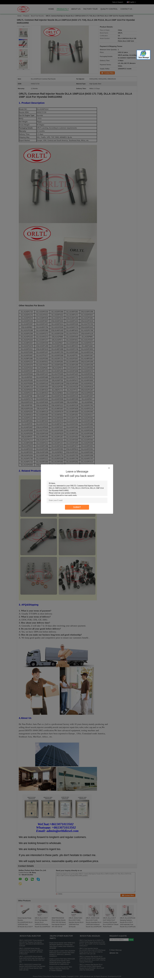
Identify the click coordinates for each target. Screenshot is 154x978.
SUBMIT (77, 507)
